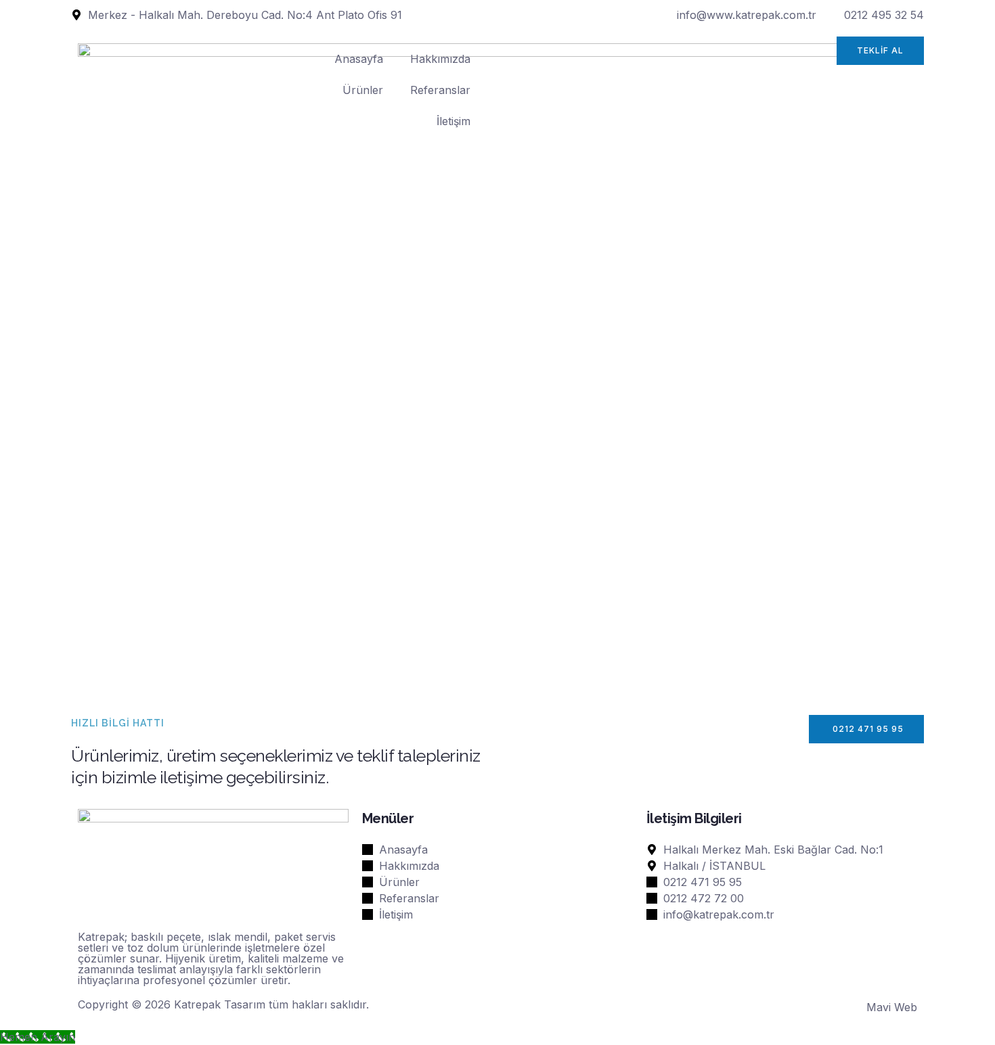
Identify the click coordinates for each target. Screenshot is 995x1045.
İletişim (453, 121)
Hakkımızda (440, 59)
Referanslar (440, 90)
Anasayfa (358, 59)
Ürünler (362, 90)
